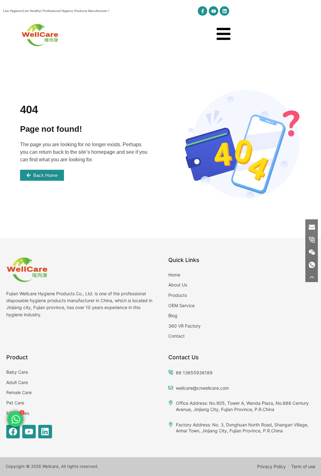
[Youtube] (213, 11)
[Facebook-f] (202, 11)
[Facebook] (13, 431)
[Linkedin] (224, 11)
